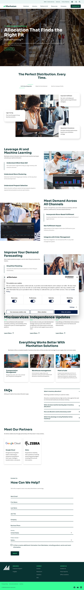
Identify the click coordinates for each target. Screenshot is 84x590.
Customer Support (17, 568)
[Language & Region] (72, 2)
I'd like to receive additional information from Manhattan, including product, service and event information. (42, 546)
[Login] (76, 2)
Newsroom (39, 571)
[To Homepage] (6, 567)
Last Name (14, 508)
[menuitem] (26, 6)
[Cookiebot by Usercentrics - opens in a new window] (66, 277)
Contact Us (63, 568)
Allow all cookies (66, 312)
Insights (15, 571)
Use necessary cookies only (18, 312)
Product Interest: (15, 537)
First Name (14, 502)
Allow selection (42, 312)
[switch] (32, 301)
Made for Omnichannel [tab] (41, 86)
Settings (72, 307)
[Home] (9, 6)
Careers (38, 568)
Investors (39, 574)
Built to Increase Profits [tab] (57, 86)
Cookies (21, 584)
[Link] (74, 587)
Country (12, 530)
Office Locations (64, 574)
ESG (38, 577)
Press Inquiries (64, 571)
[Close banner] (77, 277)
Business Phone (15, 525)
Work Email (14, 496)
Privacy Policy (5, 584)
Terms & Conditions (13, 584)
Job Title (13, 514)
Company (13, 519)
